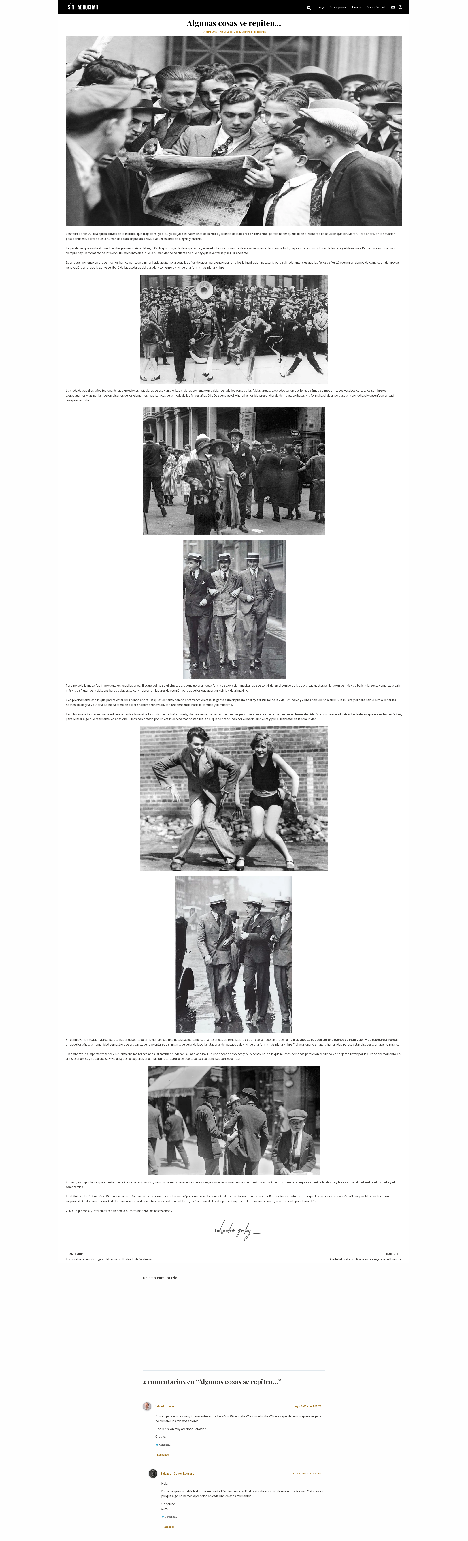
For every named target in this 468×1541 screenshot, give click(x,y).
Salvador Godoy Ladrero (177, 1473)
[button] (309, 8)
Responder (163, 1454)
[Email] (393, 7)
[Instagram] (400, 7)
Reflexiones (259, 31)
